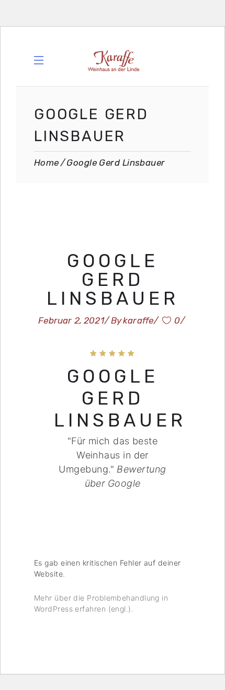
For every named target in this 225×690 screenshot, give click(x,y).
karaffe (138, 320)
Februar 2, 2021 (71, 320)
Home (46, 162)
